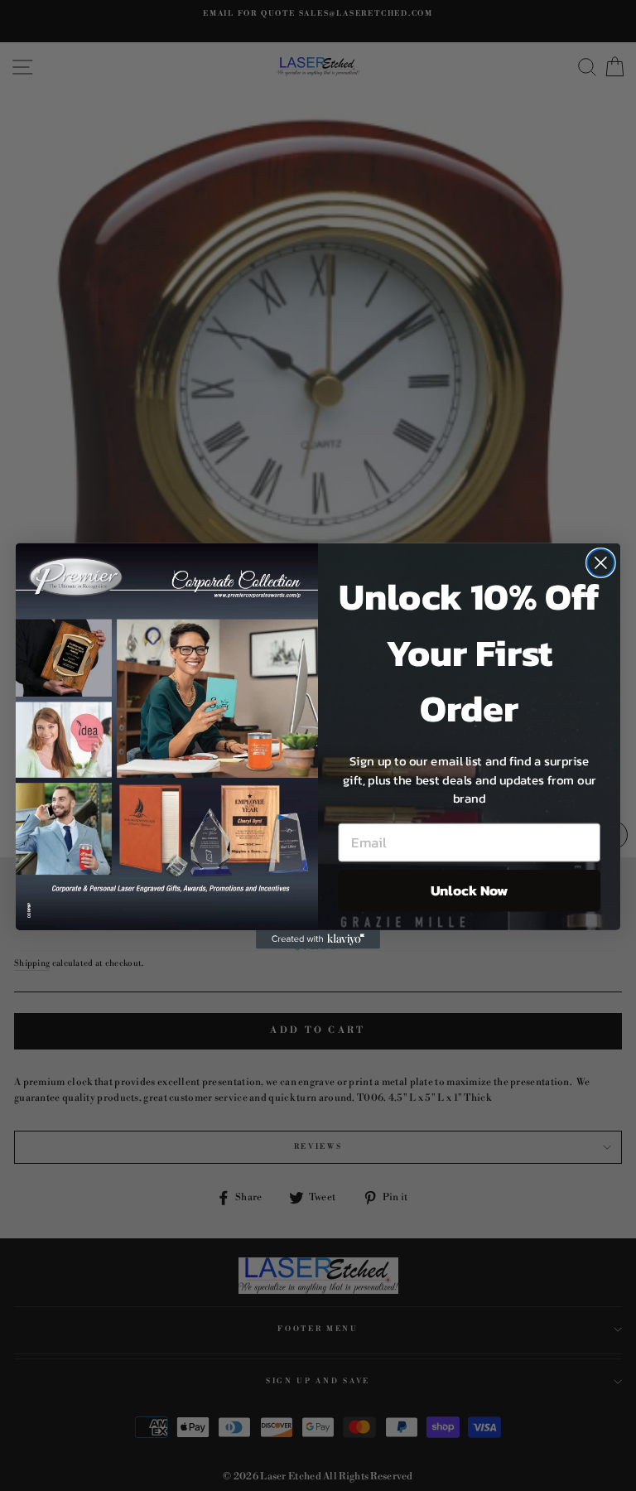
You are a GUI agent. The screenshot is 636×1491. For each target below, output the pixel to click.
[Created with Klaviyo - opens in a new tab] (318, 938)
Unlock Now (469, 890)
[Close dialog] (600, 563)
